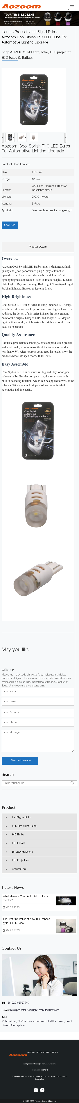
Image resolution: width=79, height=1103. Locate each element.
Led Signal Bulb (21, 817)
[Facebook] (36, 1090)
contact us (11, 948)
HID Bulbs (18, 834)
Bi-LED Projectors (22, 852)
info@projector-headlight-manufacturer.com (34, 1010)
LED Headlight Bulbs (24, 826)
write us (8, 670)
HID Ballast (18, 843)
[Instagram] (42, 1090)
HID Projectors (20, 860)
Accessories (19, 869)
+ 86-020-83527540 (17, 1003)
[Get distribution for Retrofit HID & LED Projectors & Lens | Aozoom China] (21, 6)
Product (8, 807)
